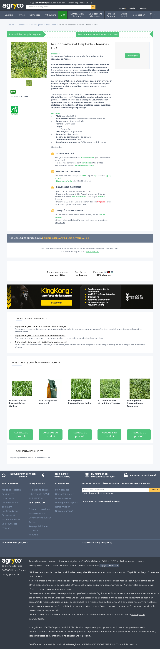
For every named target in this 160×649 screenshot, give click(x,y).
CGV (113, 561)
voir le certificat (130, 644)
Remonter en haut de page (152, 635)
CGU (104, 561)
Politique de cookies (131, 561)
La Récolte (34, 530)
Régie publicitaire (38, 526)
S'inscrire (154, 490)
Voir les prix (132, 55)
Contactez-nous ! (64, 494)
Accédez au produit (21, 434)
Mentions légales (68, 561)
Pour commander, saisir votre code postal (98, 34)
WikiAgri (33, 534)
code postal (92, 251)
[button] (122, 5)
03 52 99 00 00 (38, 3)
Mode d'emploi (37, 513)
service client (68, 3)
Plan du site (78, 565)
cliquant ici (60, 222)
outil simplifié (74, 220)
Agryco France (108, 565)
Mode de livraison (11, 490)
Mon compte (62, 490)
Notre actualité (63, 498)
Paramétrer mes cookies (42, 561)
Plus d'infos (97, 163)
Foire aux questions (39, 509)
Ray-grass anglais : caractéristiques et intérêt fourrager (40, 326)
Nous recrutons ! (64, 511)
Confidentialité (89, 561)
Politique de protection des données (48, 565)
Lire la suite (56, 147)
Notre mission (62, 507)
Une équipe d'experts (66, 502)
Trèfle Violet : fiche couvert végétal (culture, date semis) (41, 342)
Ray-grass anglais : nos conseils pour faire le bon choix (40, 335)
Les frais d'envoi (10, 511)
